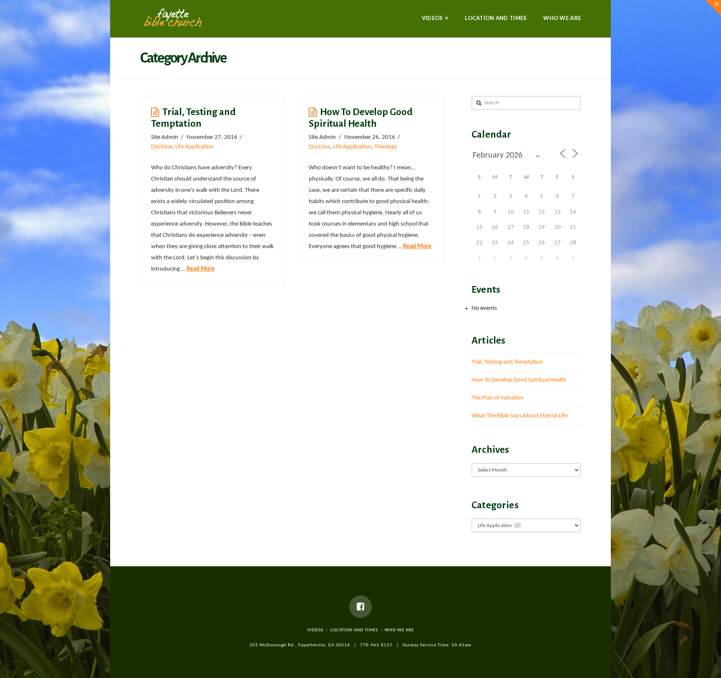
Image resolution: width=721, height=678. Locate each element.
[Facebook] (360, 606)
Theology (385, 147)
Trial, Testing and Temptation (507, 362)
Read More (201, 269)
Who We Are (399, 630)
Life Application (194, 147)
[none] (172, 18)
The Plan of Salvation (497, 398)
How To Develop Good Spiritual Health (518, 380)
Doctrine (161, 147)
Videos (315, 630)
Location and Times (354, 630)
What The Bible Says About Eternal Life (519, 416)
